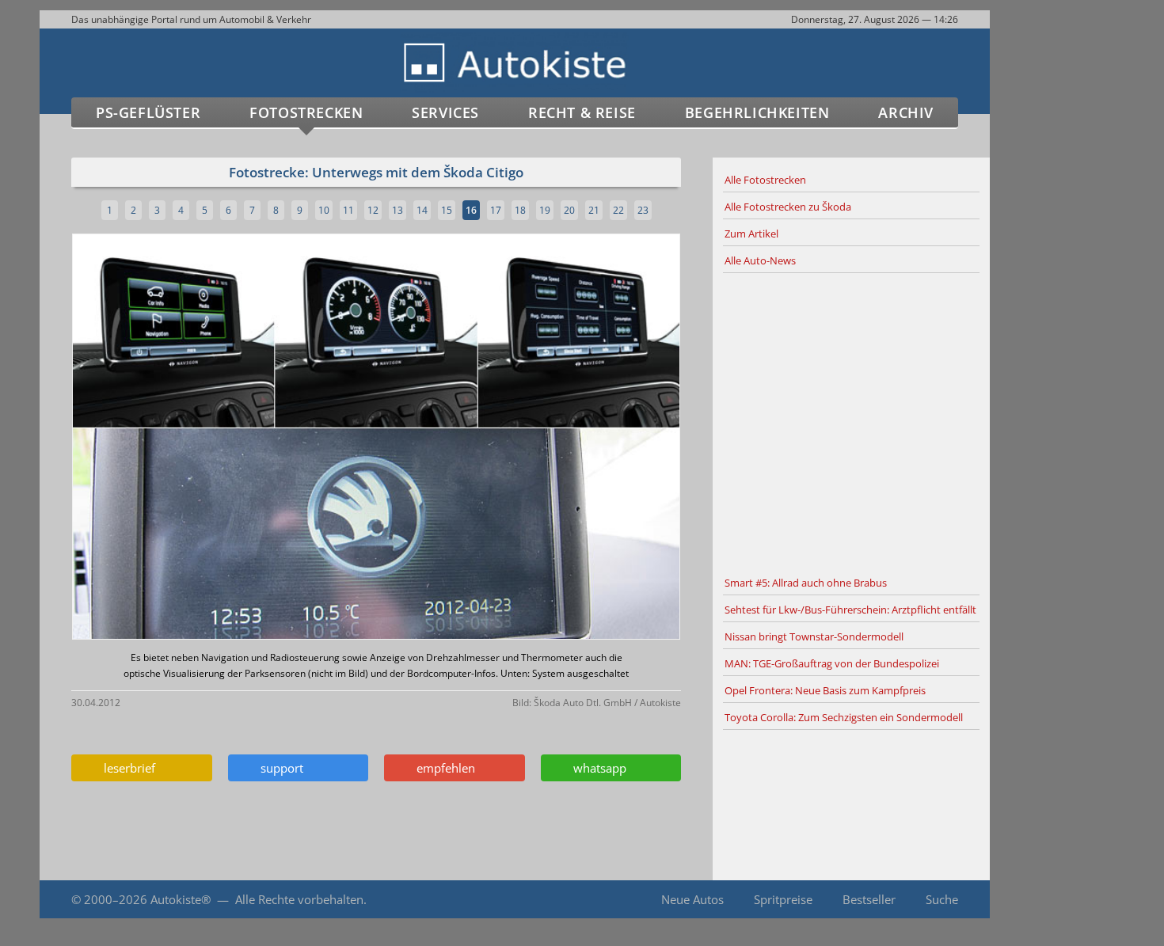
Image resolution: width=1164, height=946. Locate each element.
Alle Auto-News (760, 260)
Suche (942, 899)
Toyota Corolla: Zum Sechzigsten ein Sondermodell (844, 717)
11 (348, 210)
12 (372, 210)
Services (445, 112)
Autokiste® (180, 899)
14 (422, 210)
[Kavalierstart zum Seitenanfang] (1023, 900)
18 (520, 210)
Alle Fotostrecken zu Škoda (788, 206)
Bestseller (869, 899)
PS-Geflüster (148, 112)
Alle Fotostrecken (765, 180)
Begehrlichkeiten (757, 112)
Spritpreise (783, 899)
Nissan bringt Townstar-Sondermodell (814, 636)
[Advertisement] (851, 422)
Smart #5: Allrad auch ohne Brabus (806, 583)
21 (593, 210)
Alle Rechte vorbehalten (299, 899)
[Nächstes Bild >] (476, 438)
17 (495, 210)
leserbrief (126, 768)
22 (618, 210)
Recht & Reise (582, 112)
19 (544, 210)
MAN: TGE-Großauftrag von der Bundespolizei (832, 663)
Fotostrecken (306, 112)
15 (446, 210)
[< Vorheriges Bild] (144, 438)
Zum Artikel (751, 233)
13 (397, 210)
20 (569, 210)
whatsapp (596, 768)
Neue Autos (692, 899)
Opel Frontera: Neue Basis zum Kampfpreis (825, 690)
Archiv (906, 112)
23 (643, 210)
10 (323, 210)
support (278, 768)
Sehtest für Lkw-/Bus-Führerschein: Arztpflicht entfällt (850, 609)
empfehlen (442, 768)
